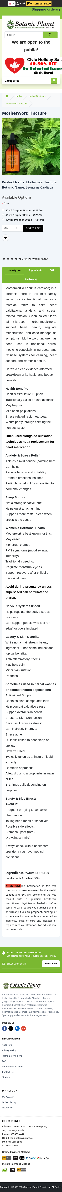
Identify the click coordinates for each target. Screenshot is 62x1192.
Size (6, 203)
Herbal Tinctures (37, 96)
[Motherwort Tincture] (31, 147)
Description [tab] (14, 270)
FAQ (4, 1061)
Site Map (6, 1077)
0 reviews (26, 258)
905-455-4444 (17, 1134)
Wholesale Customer (12, 1066)
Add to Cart (33, 228)
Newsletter (7, 1107)
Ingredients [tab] (35, 270)
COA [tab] (52, 270)
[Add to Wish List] (5, 237)
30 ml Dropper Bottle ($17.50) (24, 210)
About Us (7, 1044)
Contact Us (7, 1071)
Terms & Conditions (12, 1055)
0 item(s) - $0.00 (40, 3)
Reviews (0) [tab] (31, 279)
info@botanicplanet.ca (21, 1137)
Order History (9, 1102)
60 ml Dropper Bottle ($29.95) (24, 215)
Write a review (40, 258)
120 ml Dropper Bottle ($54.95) (25, 219)
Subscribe (51, 963)
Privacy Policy (9, 1050)
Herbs (19, 96)
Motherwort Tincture (16, 103)
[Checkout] (24, 3)
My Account (8, 1096)
